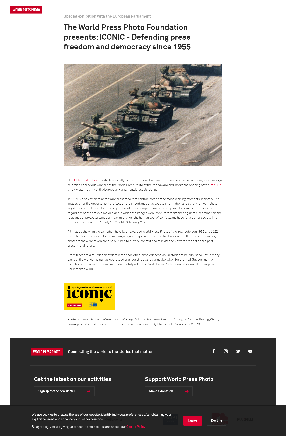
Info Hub (215, 184)
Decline (216, 420)
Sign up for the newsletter (56, 391)
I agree (192, 420)
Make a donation (161, 391)
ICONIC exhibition (85, 180)
